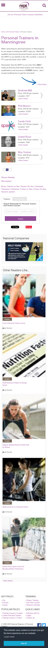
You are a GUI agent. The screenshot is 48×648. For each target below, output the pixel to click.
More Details (23, 99)
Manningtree (6, 181)
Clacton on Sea (13, 186)
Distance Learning (33, 605)
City (3, 600)
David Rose (24, 137)
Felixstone (5, 189)
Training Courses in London (12, 613)
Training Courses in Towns (12, 618)
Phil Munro (24, 106)
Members (39, 15)
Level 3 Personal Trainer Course (14, 323)
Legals (28, 615)
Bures (3, 186)
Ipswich (12, 192)
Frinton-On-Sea (39, 189)
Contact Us (30, 618)
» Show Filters (42, 84)
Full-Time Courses (33, 603)
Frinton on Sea (26, 189)
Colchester (39, 186)
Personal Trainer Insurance (24, 15)
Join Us (10, 15)
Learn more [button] (9, 637)
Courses (5, 603)
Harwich (4, 192)
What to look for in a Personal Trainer (15, 507)
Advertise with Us (32, 613)
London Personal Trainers (11, 615)
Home (3, 32)
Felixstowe (15, 189)
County (5, 605)
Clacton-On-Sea (27, 186)
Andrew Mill (25, 90)
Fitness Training (32, 600)
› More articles (8, 581)
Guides (7, 319)
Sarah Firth (24, 121)
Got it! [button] (24, 643)
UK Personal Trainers (13, 32)
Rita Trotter (24, 152)
